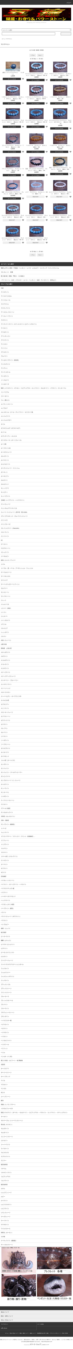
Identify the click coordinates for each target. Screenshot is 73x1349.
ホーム (3, 38)
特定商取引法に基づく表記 (42, 1333)
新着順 (42, 50)
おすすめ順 (32, 50)
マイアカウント (4, 1324)
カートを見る (40, 1324)
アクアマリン (9, 38)
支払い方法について (14, 1333)
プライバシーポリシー (55, 1333)
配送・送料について (24, 1333)
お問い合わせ (4, 1328)
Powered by (27, 1344)
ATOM (66, 1333)
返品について (33, 1333)
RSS (63, 1333)
